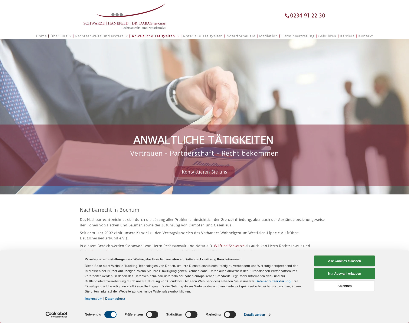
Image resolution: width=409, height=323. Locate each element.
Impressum (93, 298)
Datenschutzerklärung (273, 281)
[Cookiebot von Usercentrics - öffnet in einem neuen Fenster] (56, 314)
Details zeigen (254, 314)
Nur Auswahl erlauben (344, 273)
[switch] (152, 314)
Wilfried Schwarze (229, 246)
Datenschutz (115, 298)
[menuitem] (42, 36)
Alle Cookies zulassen (344, 261)
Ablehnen (344, 286)
